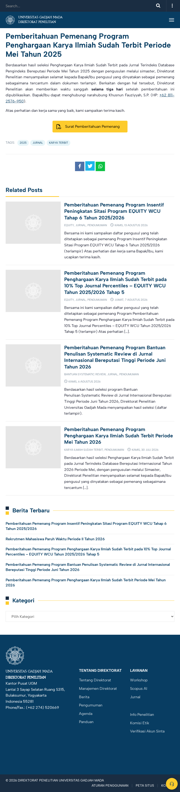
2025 (23, 142)
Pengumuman (97, 225)
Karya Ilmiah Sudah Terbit (83, 449)
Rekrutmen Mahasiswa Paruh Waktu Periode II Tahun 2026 (55, 539)
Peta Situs (145, 785)
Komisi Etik (139, 723)
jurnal (38, 142)
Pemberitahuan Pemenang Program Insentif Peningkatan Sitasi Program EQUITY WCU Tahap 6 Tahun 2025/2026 (114, 211)
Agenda (85, 713)
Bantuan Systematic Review (85, 374)
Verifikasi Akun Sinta (147, 731)
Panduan (86, 722)
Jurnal (80, 225)
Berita (84, 697)
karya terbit (58, 142)
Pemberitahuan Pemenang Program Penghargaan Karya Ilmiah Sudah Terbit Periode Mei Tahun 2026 (118, 435)
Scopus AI (138, 688)
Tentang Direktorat (95, 680)
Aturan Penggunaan (110, 785)
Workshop (139, 680)
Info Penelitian (142, 714)
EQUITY (69, 225)
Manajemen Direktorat (98, 688)
